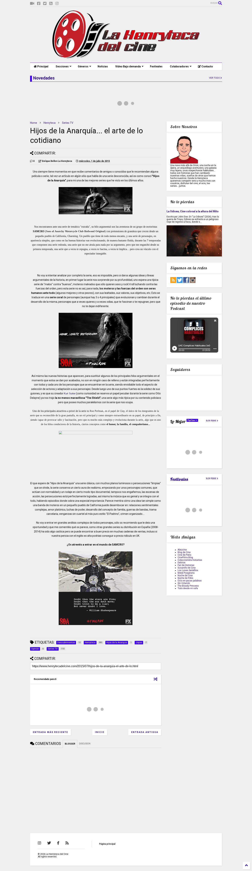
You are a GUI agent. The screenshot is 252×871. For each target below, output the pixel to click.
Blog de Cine (184, 552)
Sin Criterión (184, 583)
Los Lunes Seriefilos (188, 570)
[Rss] (51, 3)
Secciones (62, 66)
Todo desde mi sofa (188, 588)
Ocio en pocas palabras (190, 580)
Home (33, 122)
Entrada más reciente (50, 732)
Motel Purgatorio (186, 573)
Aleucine (182, 549)
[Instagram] (57, 3)
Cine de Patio (184, 555)
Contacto (207, 66)
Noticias (103, 66)
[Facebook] (38, 3)
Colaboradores (179, 66)
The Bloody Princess (188, 586)
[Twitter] (44, 3)
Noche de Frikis (185, 578)
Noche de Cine (185, 575)
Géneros (83, 66)
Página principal (107, 844)
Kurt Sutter (69, 393)
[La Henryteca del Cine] (126, 58)
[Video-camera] (32, 3)
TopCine (191, 420)
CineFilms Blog (185, 557)
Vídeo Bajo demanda (128, 66)
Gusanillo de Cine (187, 567)
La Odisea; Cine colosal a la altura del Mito (193, 211)
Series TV (67, 122)
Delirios (181, 562)
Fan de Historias (186, 565)
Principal (42, 66)
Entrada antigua (144, 732)
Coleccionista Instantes (190, 560)
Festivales (156, 66)
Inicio (99, 732)
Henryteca (50, 122)
